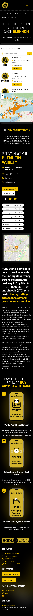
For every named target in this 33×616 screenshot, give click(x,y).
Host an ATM (8, 580)
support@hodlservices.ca (13, 174)
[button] (12, 99)
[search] (29, 53)
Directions (16, 68)
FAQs (6, 593)
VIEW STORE (7, 193)
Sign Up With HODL (10, 574)
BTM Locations (9, 590)
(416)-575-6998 (18, 65)
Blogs (6, 596)
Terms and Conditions (8, 605)
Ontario (4, 17)
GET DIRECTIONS (9, 189)
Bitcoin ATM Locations (16, 14)
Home (3, 14)
